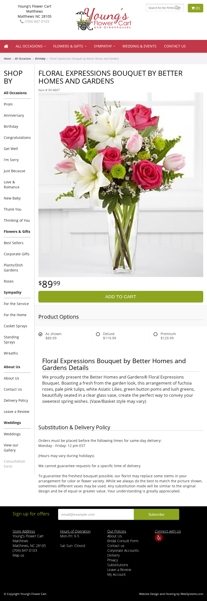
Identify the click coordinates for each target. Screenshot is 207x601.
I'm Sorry (11, 159)
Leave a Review (16, 411)
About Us (11, 378)
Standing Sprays (11, 339)
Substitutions (117, 564)
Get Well (11, 148)
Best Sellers (13, 242)
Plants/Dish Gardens (13, 267)
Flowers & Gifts (68, 46)
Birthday (40, 58)
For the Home (15, 314)
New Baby (12, 198)
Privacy (112, 560)
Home (7, 58)
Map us (18, 555)
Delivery (113, 555)
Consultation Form (14, 464)
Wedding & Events (139, 46)
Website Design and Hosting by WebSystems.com (171, 594)
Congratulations (17, 137)
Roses (9, 281)
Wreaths (11, 353)
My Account (116, 574)
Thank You (12, 209)
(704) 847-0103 (36, 21)
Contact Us (175, 46)
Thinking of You (17, 220)
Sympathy (103, 46)
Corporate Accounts (123, 550)
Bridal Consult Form (122, 540)
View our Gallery (11, 448)
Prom (8, 104)
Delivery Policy (16, 400)
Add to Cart (120, 296)
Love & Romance (11, 184)
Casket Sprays (15, 325)
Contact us (115, 545)
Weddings (12, 434)
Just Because (14, 170)
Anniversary (14, 115)
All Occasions (29, 46)
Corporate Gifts (17, 254)
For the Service (16, 303)
